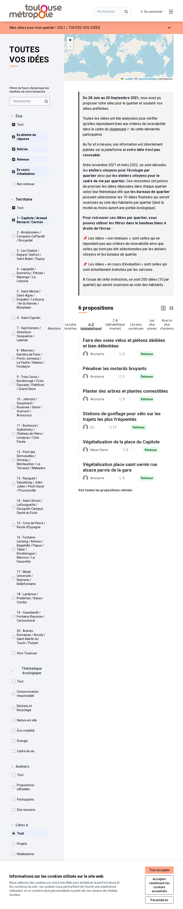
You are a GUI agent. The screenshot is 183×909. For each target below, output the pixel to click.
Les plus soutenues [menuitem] (136, 326)
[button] (16, 116)
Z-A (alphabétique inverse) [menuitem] (115, 324)
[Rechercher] (126, 11)
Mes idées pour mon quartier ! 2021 (37, 27)
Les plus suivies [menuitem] (152, 324)
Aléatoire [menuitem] (54, 328)
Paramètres (159, 900)
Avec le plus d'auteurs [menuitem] (167, 324)
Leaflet (128, 79)
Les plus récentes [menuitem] (70, 326)
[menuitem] (29, 101)
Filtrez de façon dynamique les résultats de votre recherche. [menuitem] (29, 89)
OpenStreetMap (147, 79)
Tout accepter (159, 870)
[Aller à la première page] (39, 11)
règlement (119, 129)
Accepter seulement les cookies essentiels (159, 885)
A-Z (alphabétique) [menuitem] (91, 326)
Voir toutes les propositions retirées (105, 490)
